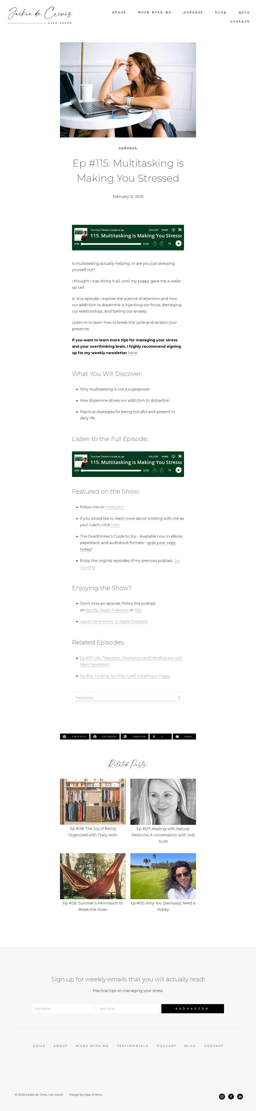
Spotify (92, 610)
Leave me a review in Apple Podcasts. (114, 621)
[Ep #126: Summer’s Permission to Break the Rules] (93, 885)
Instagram (115, 507)
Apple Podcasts (114, 610)
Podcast (128, 147)
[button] (179, 697)
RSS (137, 610)
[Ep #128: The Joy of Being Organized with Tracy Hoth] (93, 814)
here (132, 353)
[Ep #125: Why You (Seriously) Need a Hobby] (163, 885)
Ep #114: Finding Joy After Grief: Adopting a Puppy (125, 676)
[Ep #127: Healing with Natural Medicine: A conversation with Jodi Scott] (163, 814)
